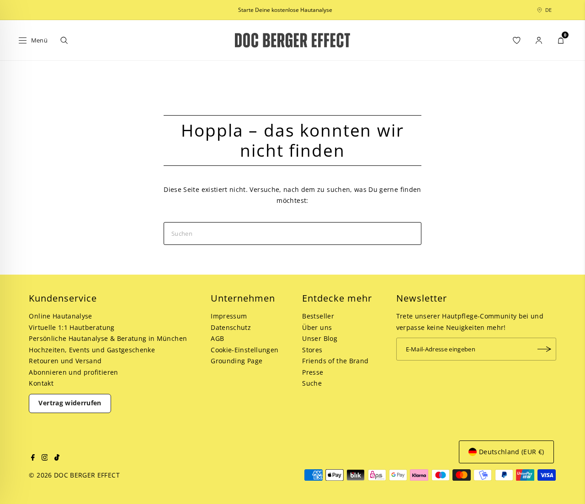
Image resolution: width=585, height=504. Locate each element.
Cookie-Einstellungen (244, 349)
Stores (312, 349)
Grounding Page (236, 360)
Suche (312, 383)
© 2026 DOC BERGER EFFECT (74, 475)
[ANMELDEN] (544, 349)
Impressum (229, 316)
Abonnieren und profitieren (73, 372)
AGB (217, 338)
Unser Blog (319, 338)
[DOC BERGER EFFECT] (293, 40)
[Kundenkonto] (538, 40)
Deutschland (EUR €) (511, 451)
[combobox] (553, 10)
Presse (312, 372)
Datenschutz (231, 327)
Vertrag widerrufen (69, 402)
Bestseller (318, 316)
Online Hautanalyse (60, 316)
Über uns (317, 327)
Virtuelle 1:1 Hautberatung (71, 327)
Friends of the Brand (335, 360)
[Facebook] (33, 458)
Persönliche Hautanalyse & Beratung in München (108, 338)
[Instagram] (45, 458)
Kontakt (41, 383)
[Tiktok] (56, 458)
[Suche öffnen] (63, 40)
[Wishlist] (516, 40)
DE (548, 9)
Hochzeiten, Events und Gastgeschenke (92, 349)
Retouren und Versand (65, 360)
